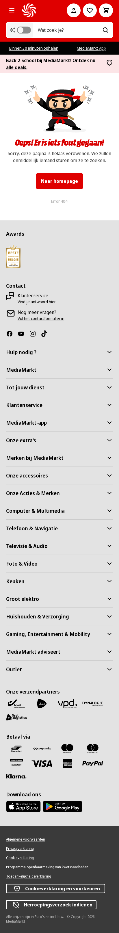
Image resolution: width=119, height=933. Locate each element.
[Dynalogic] (92, 704)
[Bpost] (16, 703)
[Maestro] (67, 748)
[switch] (24, 30)
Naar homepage (59, 181)
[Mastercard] (92, 748)
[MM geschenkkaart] (16, 763)
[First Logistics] (16, 717)
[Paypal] (92, 763)
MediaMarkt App (91, 48)
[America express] (67, 763)
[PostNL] (41, 703)
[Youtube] (23, 333)
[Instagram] (35, 333)
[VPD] (67, 703)
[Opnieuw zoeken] (105, 30)
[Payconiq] (41, 749)
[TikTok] (46, 333)
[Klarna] (16, 776)
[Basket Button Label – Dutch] (106, 10)
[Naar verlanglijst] (90, 10)
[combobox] (68, 30)
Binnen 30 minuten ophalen (33, 48)
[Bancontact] (16, 748)
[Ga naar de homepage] (36, 10)
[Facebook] (12, 333)
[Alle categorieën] (12, 10)
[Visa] (41, 763)
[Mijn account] (74, 10)
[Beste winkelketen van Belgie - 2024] (13, 256)
